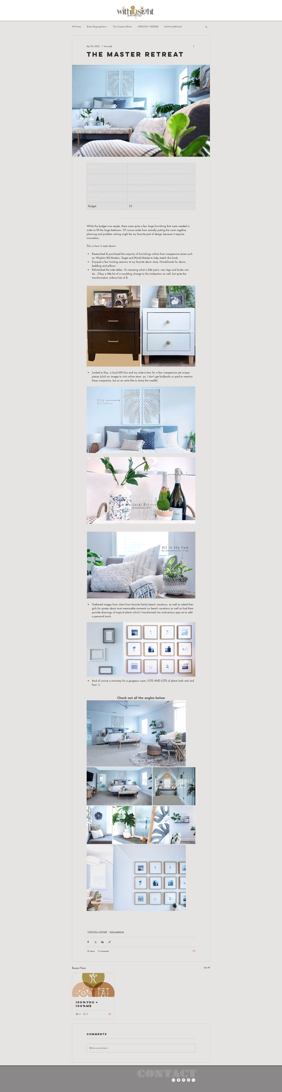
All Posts (76, 26)
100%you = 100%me (87, 1004)
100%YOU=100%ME (148, 26)
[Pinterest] (183, 1080)
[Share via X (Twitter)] (95, 942)
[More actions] (193, 46)
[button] (206, 26)
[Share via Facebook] (88, 942)
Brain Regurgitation (97, 26)
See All (207, 967)
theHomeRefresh (173, 26)
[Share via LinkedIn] (102, 942)
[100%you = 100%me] (93, 985)
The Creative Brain (122, 26)
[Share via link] (109, 942)
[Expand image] (105, 649)
